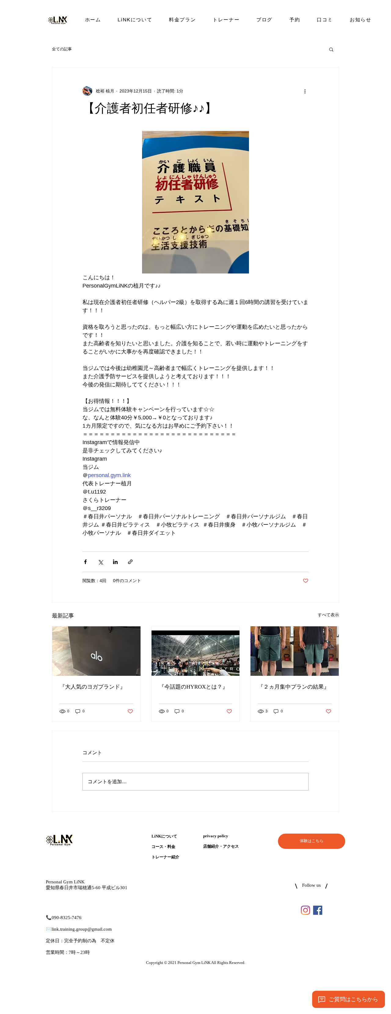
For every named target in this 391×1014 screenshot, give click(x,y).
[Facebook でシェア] (85, 562)
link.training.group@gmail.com (82, 929)
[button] (331, 49)
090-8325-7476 (67, 917)
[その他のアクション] (305, 91)
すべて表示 (328, 614)
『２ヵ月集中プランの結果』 (293, 687)
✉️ (49, 929)
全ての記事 (62, 49)
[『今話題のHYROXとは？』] (196, 651)
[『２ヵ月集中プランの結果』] (294, 651)
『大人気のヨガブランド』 (93, 687)
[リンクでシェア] (130, 562)
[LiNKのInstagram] (305, 910)
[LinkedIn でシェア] (115, 562)
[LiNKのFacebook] (317, 910)
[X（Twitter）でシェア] (100, 562)
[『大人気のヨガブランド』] (96, 651)
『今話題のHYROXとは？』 (193, 687)
